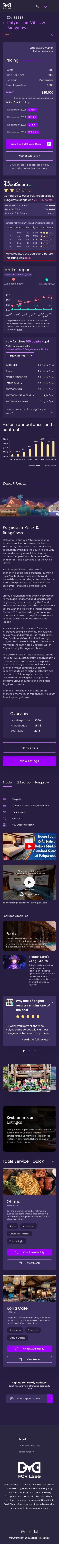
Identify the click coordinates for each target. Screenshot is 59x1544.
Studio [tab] (7, 782)
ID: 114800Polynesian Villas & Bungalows (30, 246)
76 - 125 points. (43, 200)
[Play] (29, 846)
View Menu (33, 1262)
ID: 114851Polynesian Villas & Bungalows (30, 243)
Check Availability (33, 1252)
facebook (29, 1531)
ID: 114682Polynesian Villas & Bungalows (30, 232)
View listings (29, 761)
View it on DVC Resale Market (27, 144)
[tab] (16, 1161)
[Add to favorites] (52, 35)
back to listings (3, 23)
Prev (38, 465)
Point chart (29, 748)
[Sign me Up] (50, 1398)
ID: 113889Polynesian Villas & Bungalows (30, 236)
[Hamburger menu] (53, 6)
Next (47, 465)
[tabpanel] (29, 847)
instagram (23, 1531)
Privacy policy (26, 1451)
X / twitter (36, 1531)
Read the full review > (36, 1039)
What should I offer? (30, 156)
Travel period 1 (18, 355)
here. (19, 329)
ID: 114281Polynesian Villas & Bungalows (30, 239)
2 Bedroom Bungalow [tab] (33, 782)
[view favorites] (45, 6)
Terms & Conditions (29, 1445)
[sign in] (37, 6)
